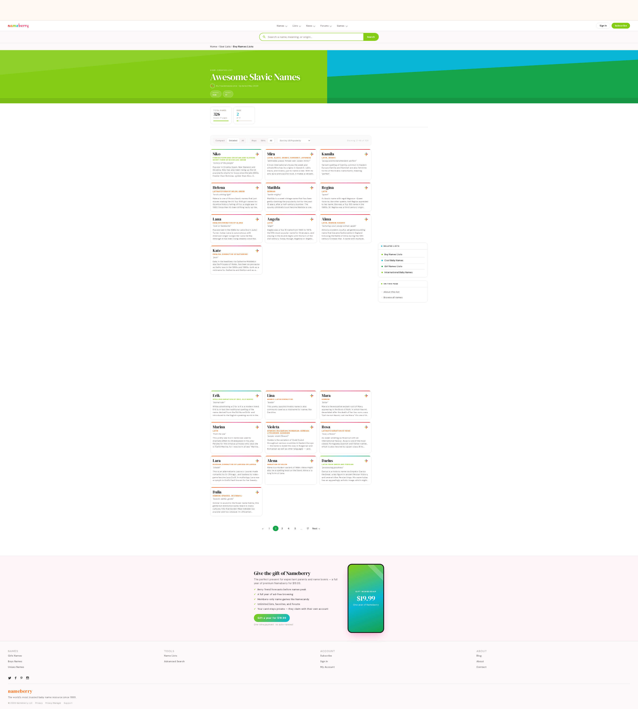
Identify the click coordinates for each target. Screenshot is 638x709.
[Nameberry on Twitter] (9, 677)
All (243, 140)
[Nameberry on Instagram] (27, 677)
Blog (479, 655)
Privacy (39, 703)
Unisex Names (16, 666)
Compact (220, 140)
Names (280, 25)
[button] (290, 140)
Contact (482, 666)
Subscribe (621, 25)
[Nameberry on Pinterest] (21, 677)
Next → (316, 528)
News (309, 25)
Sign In (603, 25)
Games (341, 25)
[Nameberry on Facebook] (15, 677)
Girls (263, 140)
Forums (324, 25)
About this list (392, 292)
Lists (295, 25)
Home (213, 46)
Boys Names (15, 661)
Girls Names (15, 655)
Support (68, 703)
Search (371, 37)
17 (308, 528)
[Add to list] (257, 154)
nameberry (20, 691)
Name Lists (170, 655)
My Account (327, 666)
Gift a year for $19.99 (272, 618)
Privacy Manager (53, 703)
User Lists (225, 46)
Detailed (233, 140)
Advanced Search (174, 661)
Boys (254, 140)
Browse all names (393, 297)
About (480, 661)
